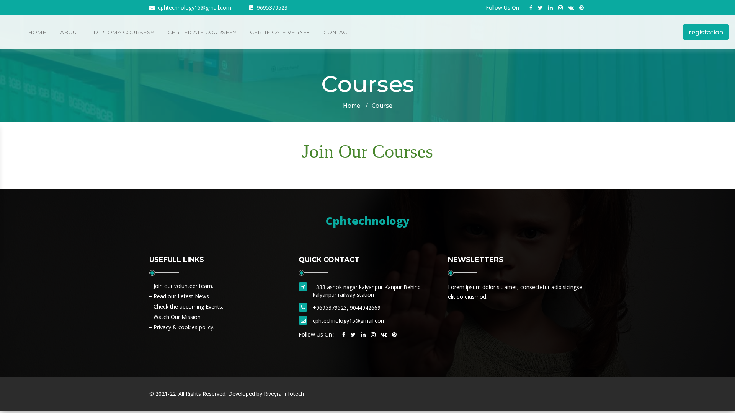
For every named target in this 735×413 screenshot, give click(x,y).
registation (706, 32)
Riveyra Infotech (284, 393)
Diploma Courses (121, 32)
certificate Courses (200, 32)
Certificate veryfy (280, 32)
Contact (336, 32)
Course (382, 105)
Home (37, 32)
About (70, 32)
